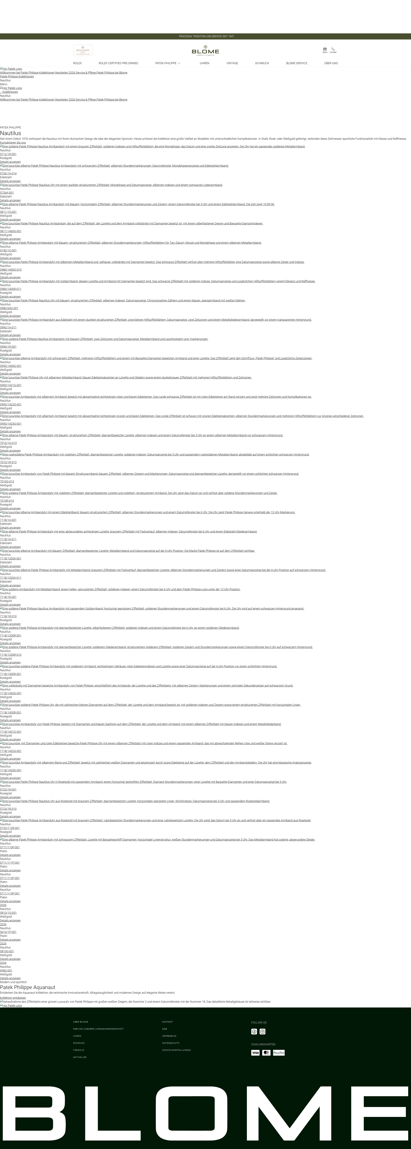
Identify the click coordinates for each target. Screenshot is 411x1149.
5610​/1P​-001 (8, 932)
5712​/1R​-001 (8, 154)
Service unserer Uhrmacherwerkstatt (98, 1029)
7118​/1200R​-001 (10, 635)
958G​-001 (6, 970)
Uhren (204, 63)
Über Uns (331, 63)
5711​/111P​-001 (10, 862)
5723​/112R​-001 (10, 828)
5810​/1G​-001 (8, 912)
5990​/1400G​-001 (11, 366)
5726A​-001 (7, 192)
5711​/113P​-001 (10, 893)
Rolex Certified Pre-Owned (118, 63)
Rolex (77, 63)
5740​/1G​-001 (8, 250)
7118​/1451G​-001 (11, 731)
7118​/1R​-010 (8, 616)
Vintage (232, 63)
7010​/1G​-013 (8, 443)
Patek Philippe (165, 63)
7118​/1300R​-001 (10, 674)
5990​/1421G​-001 (11, 385)
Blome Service (296, 63)
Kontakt (167, 1022)
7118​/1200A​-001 (10, 558)
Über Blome (80, 1022)
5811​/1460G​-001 (11, 231)
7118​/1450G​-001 (11, 693)
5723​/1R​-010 (8, 808)
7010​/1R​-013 (8, 462)
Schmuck (262, 63)
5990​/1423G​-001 (11, 423)
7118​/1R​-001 (8, 597)
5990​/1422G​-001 (11, 404)
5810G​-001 (7, 951)
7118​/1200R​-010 (10, 654)
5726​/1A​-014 (8, 173)
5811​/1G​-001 (8, 212)
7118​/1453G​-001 (11, 770)
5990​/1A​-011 (8, 327)
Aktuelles (80, 1057)
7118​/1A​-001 (8, 520)
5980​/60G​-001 (9, 308)
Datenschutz (171, 1043)
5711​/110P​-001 (10, 847)
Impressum (169, 1036)
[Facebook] (254, 1031)
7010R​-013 (7, 500)
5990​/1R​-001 (8, 346)
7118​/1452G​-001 (11, 751)
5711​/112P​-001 (10, 878)
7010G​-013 (7, 481)
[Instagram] (262, 1031)
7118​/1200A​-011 (10, 577)
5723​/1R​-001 (8, 789)
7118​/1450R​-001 (10, 712)
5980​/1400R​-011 (10, 289)
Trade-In (78, 1050)
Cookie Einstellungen (176, 1050)
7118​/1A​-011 (8, 539)
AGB (164, 1029)
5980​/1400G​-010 (11, 269)
